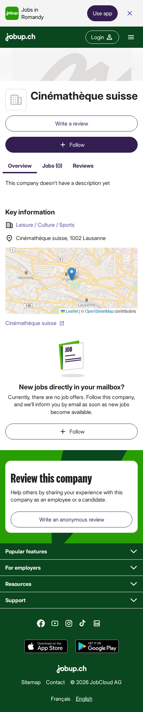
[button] (71, 551)
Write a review (71, 123)
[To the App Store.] (46, 646)
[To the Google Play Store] (97, 646)
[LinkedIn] (96, 623)
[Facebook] (41, 623)
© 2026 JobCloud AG (96, 682)
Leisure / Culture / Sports (45, 224)
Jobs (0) (52, 165)
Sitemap (31, 682)
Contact (55, 682)
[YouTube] (55, 623)
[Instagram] (69, 623)
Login (97, 37)
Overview (20, 165)
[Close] (130, 13)
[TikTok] (82, 623)
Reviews (83, 165)
